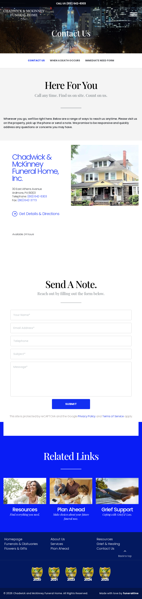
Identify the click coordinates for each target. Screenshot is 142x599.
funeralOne (131, 593)
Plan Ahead (71, 509)
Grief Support (117, 509)
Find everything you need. (25, 514)
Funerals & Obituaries (21, 544)
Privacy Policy (87, 416)
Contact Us (105, 548)
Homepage (13, 539)
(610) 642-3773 (27, 200)
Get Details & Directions (39, 213)
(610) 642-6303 (76, 3)
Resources (24, 509)
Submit (71, 404)
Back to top (125, 556)
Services (57, 544)
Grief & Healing (108, 544)
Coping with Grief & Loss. (117, 514)
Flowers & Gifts (15, 548)
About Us (58, 539)
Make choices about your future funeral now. (71, 517)
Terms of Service (113, 416)
